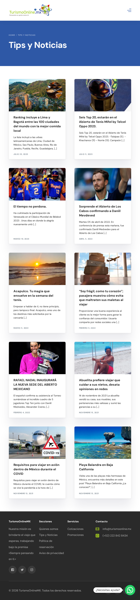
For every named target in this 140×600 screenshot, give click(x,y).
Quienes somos (48, 529)
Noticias (19, 175)
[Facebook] (12, 569)
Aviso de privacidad (51, 553)
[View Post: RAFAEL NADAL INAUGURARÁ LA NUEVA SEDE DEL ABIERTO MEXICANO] (37, 358)
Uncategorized (23, 86)
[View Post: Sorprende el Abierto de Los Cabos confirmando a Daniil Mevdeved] (102, 184)
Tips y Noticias (48, 535)
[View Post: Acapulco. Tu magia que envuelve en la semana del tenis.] (37, 269)
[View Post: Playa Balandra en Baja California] (102, 443)
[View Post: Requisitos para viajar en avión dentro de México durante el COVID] (37, 443)
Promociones (75, 535)
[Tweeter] (22, 569)
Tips (82, 434)
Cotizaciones (75, 529)
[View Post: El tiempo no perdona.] (37, 184)
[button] (130, 590)
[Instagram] (32, 569)
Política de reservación (46, 544)
